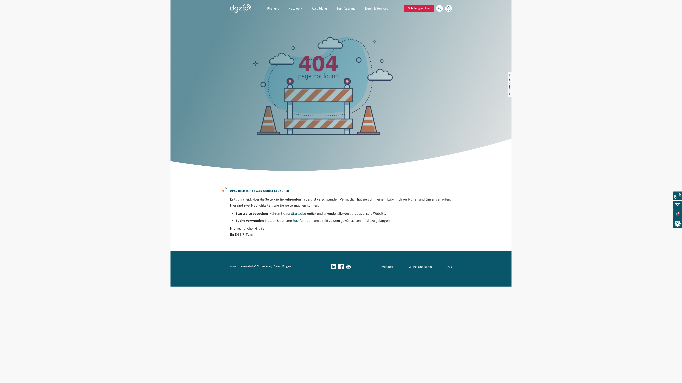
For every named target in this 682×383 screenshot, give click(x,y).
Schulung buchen (419, 8)
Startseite (298, 213)
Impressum (387, 266)
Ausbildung (319, 8)
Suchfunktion (302, 220)
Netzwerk (295, 8)
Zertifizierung (346, 8)
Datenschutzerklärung (420, 266)
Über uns (273, 8)
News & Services (376, 8)
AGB (450, 266)
